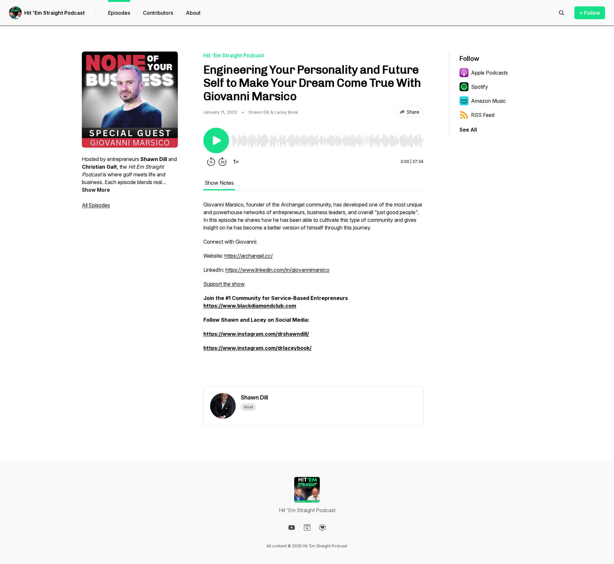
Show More (96, 190)
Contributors (158, 13)
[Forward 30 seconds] (222, 161)
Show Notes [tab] (219, 183)
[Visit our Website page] (307, 527)
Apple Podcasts (489, 72)
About (193, 13)
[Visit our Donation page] (322, 527)
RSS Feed (482, 115)
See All (468, 129)
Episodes (119, 13)
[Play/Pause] (216, 140)
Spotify (479, 87)
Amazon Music (488, 101)
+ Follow (589, 13)
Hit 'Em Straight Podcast (54, 13)
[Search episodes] (561, 13)
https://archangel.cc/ (248, 256)
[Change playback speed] (236, 161)
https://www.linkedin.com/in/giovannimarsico (277, 270)
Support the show (224, 284)
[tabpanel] (313, 293)
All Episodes (96, 205)
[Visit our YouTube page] (291, 527)
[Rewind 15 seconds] (211, 161)
